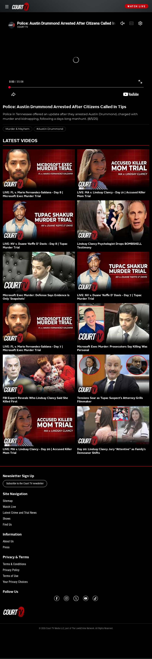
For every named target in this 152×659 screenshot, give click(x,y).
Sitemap (8, 501)
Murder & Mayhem (17, 128)
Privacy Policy (11, 570)
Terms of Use (10, 576)
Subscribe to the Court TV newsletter (25, 483)
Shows (6, 518)
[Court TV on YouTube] (85, 598)
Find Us (7, 524)
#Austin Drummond (50, 128)
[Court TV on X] (76, 598)
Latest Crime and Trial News (20, 512)
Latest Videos (20, 141)
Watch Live (137, 6)
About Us (8, 541)
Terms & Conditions (14, 564)
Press (6, 547)
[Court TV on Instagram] (66, 598)
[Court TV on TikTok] (95, 598)
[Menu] (6, 6)
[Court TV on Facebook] (56, 598)
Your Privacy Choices (15, 582)
